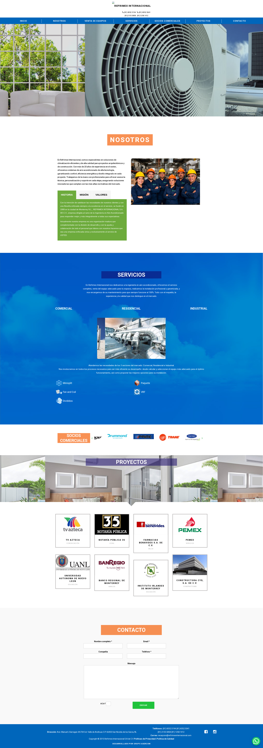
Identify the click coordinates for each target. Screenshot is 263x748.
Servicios (131, 21)
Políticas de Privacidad (144, 739)
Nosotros (59, 21)
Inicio (23, 21)
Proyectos (203, 21)
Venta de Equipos (95, 21)
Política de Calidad (165, 739)
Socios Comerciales (167, 21)
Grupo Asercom (142, 744)
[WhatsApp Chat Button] (256, 741)
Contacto (239, 21)
